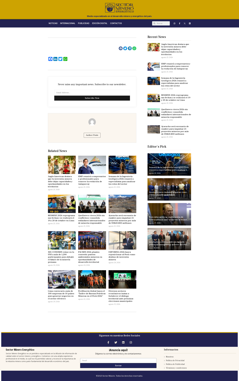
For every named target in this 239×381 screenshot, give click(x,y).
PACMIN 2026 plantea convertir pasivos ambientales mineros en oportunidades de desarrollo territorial (90, 257)
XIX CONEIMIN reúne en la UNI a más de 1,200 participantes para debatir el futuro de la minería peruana (61, 257)
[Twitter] (116, 342)
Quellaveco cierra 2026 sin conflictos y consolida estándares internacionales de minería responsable (91, 219)
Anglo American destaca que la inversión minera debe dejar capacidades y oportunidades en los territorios (60, 181)
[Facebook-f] (179, 23)
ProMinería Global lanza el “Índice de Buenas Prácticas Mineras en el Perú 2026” (92, 294)
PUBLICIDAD (83, 23)
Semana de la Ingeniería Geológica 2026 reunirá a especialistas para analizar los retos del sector (122, 180)
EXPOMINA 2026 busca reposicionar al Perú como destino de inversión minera (122, 256)
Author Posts (92, 135)
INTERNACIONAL (67, 23)
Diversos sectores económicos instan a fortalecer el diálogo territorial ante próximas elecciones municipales (121, 296)
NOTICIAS (53, 23)
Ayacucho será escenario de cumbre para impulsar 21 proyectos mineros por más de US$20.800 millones (122, 219)
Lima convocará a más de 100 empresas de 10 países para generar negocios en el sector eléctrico (61, 295)
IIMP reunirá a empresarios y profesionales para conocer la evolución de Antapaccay (92, 180)
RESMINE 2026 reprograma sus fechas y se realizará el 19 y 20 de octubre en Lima (61, 218)
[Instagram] (174, 23)
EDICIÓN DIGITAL (99, 23)
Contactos (116, 23)
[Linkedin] (190, 23)
